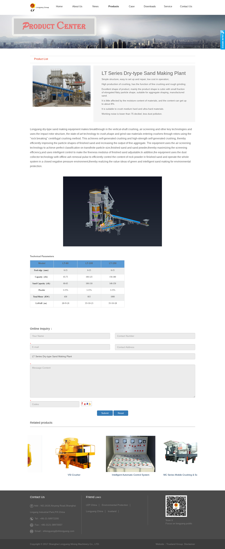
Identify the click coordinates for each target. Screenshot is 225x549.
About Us (77, 6)
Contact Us (186, 6)
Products (113, 6)
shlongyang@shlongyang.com (58, 531)
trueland (112, 511)
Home (59, 6)
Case (132, 6)
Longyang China (94, 511)
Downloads (150, 6)
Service (168, 6)
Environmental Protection (115, 505)
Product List (41, 59)
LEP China (91, 505)
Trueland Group (174, 544)
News (95, 6)
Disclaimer (189, 544)
